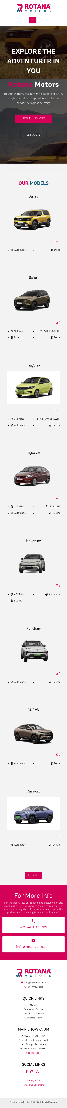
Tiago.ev (33, 365)
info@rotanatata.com (33, 947)
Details (33, 852)
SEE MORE (33, 875)
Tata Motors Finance (33, 1018)
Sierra (33, 197)
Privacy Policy (33, 1081)
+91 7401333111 (35, 987)
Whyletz (25, 1102)
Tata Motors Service (33, 1009)
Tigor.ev (33, 453)
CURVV (33, 710)
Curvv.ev (33, 791)
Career (33, 1005)
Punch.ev (33, 629)
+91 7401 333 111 (33, 927)
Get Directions (33, 1053)
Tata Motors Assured (33, 1013)
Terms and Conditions (33, 1085)
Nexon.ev (33, 541)
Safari (33, 278)
